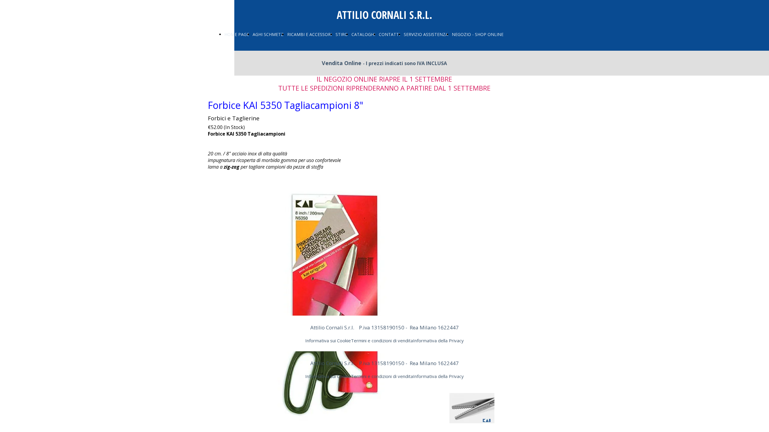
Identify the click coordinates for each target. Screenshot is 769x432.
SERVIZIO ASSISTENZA (426, 34)
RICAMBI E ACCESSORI (309, 34)
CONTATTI (389, 34)
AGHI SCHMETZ (268, 34)
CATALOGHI (363, 34)
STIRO (342, 34)
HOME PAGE (236, 34)
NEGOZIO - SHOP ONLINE (477, 34)
